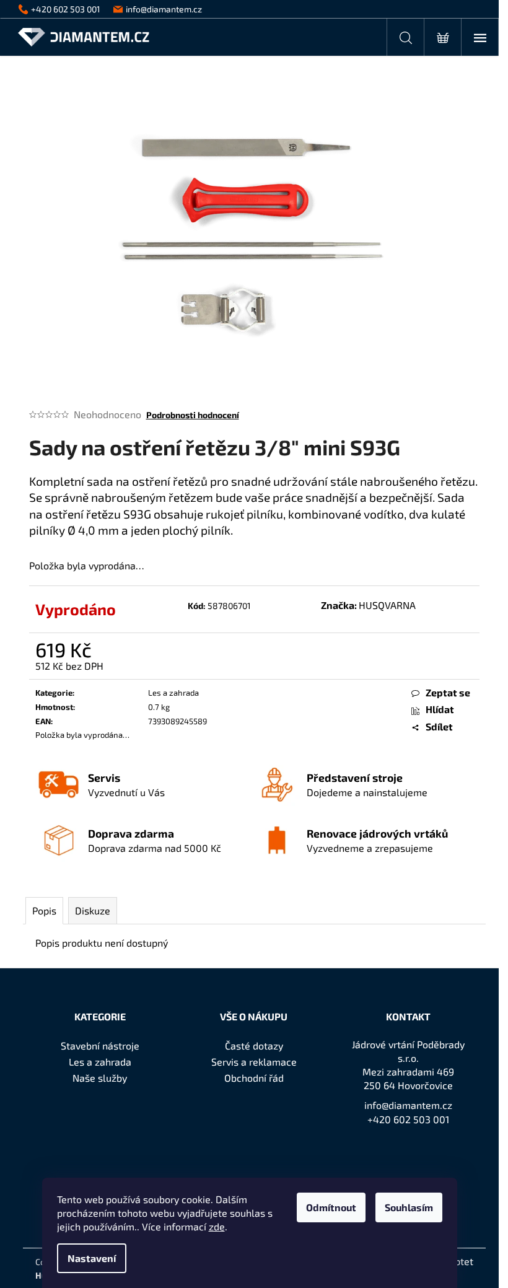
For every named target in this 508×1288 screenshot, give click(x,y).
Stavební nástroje (100, 1045)
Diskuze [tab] (92, 910)
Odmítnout (331, 1207)
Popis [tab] (44, 910)
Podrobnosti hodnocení (192, 415)
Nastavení (92, 1258)
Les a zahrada (173, 693)
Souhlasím (409, 1207)
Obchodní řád (254, 1078)
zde (217, 1226)
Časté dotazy (254, 1045)
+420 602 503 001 (408, 1119)
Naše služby (99, 1078)
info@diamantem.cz (408, 1105)
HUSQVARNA (387, 605)
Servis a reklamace (254, 1061)
